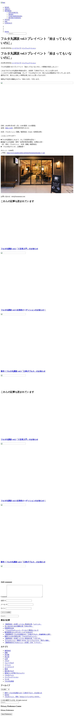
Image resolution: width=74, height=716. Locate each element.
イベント (8, 665)
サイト (3, 608)
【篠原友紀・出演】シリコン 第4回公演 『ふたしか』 (23, 624)
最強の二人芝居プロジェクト (15, 673)
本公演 (7, 657)
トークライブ (16, 48)
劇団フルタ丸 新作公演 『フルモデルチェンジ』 (21, 636)
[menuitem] (39, 7)
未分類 (7, 655)
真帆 (6, 652)
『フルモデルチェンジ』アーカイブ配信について (22, 630)
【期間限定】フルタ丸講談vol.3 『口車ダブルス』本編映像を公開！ (28, 634)
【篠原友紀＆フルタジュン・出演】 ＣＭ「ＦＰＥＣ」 (23, 642)
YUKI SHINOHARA (15, 16)
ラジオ (7, 679)
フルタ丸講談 (9, 681)
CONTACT (8, 23)
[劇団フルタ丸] (37, 3)
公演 (6, 659)
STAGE (7, 19)
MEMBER (8, 11)
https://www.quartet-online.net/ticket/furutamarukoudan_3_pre (26, 153)
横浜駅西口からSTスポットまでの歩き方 (19, 632)
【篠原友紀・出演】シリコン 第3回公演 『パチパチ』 (23, 638)
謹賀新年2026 (9, 628)
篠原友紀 (8, 650)
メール (4, 604)
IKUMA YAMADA (14, 18)
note (6, 21)
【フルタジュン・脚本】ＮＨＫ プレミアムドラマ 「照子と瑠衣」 (27, 640)
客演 (6, 669)
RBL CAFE (9, 128)
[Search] (10, 616)
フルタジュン (9, 675)
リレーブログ (9, 663)
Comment (4, 596)
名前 (3, 600)
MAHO (10, 14)
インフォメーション (29, 48)
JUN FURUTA (13, 12)
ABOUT (7, 9)
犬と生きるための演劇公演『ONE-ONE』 (19, 626)
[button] (7, 31)
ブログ (7, 661)
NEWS (7, 7)
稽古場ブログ (9, 671)
